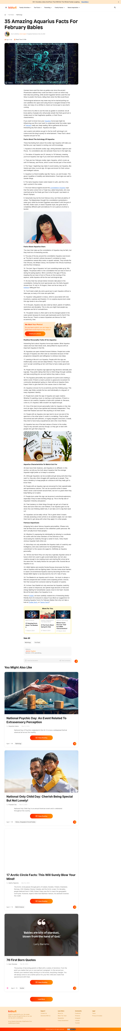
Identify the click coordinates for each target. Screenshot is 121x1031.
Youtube (77, 1023)
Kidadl (6, 14)
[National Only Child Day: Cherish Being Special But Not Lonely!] (41, 771)
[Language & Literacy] (7, 988)
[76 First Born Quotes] (41, 934)
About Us (60, 1013)
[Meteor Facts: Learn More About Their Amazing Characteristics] (63, 614)
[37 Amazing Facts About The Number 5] (32, 614)
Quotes (22, 988)
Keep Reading (42, 738)
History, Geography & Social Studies (25, 822)
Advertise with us (45, 1015)
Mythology (28, 642)
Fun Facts (37, 7)
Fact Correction (66, 660)
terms (94, 1013)
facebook (78, 1013)
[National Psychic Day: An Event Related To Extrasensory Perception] (41, 693)
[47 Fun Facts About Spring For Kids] (47, 614)
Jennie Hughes (22, 34)
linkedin (77, 1020)
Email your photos (35, 334)
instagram (77, 1018)
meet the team (62, 1015)
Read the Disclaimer (32, 660)
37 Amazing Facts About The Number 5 (32, 625)
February (28, 125)
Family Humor (59, 7)
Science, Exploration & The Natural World (47, 621)
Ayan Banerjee (13, 964)
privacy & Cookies (97, 1015)
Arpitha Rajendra (14, 883)
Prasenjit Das (13, 804)
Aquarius (48, 121)
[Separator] (76, 661)
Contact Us (44, 1013)
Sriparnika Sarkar (14, 726)
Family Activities (24, 7)
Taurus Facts (44, 602)
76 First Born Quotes (21, 960)
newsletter (61, 1018)
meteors (26, 287)
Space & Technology (62, 620)
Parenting (47, 7)
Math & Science (30, 620)
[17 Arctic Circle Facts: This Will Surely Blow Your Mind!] (41, 849)
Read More (84, 2)
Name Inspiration (73, 7)
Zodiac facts (33, 602)
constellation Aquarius (57, 188)
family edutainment (63, 1020)
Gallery (10, 83)
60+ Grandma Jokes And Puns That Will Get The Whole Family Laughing (56, 2)
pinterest (77, 1015)
